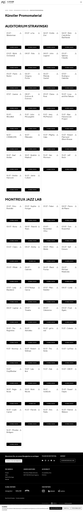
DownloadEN (9, 133)
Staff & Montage (9, 477)
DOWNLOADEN (28, 31)
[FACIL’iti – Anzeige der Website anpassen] (54, 503)
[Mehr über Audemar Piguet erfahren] (8, 490)
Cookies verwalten (20, 498)
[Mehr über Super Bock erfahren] (43, 490)
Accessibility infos (46, 472)
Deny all (66, 508)
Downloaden (9, 31)
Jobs (6, 475)
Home (6, 10)
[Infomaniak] (68, 503)
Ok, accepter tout (55, 508)
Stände (7, 479)
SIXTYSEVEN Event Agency (31, 475)
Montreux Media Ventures (31, 472)
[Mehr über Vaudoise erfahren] (61, 490)
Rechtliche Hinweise (10, 498)
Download (27, 245)
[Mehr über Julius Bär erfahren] (19, 490)
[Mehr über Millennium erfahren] (27, 490)
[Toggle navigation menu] (81, 2)
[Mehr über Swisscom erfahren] (51, 490)
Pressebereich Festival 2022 (21, 10)
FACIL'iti (44, 475)
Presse (11, 10)
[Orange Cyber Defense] (45, 503)
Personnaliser (76, 508)
